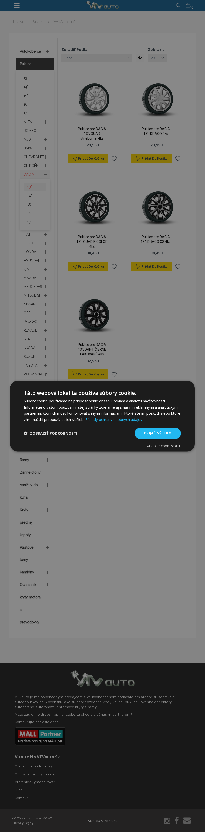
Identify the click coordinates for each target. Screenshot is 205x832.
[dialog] (102, 416)
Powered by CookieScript (161, 446)
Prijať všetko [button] (158, 433)
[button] (51, 433)
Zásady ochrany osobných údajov (114, 419)
